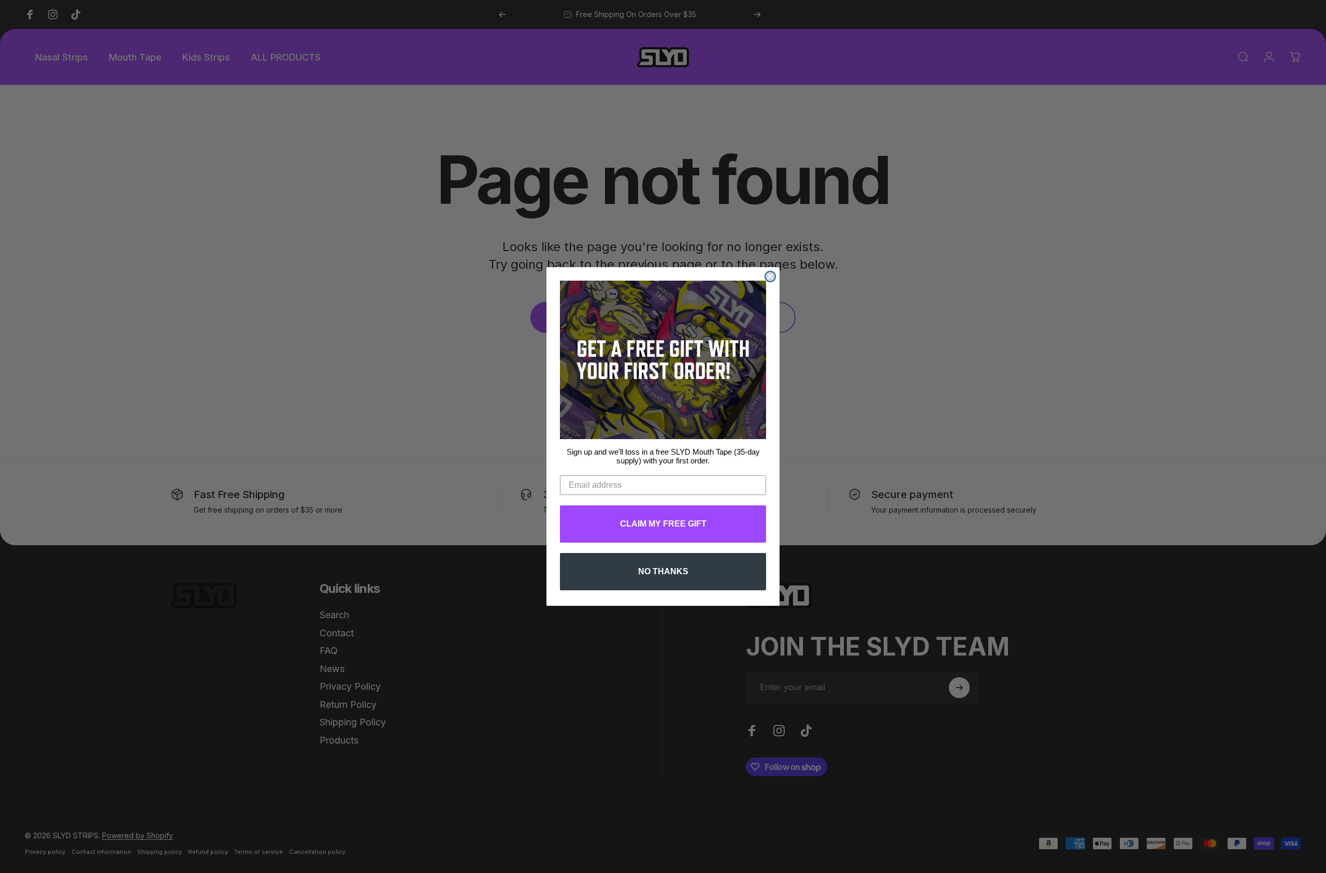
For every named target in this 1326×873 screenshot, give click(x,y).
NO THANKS (663, 571)
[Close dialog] (770, 276)
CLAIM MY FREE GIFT (663, 523)
